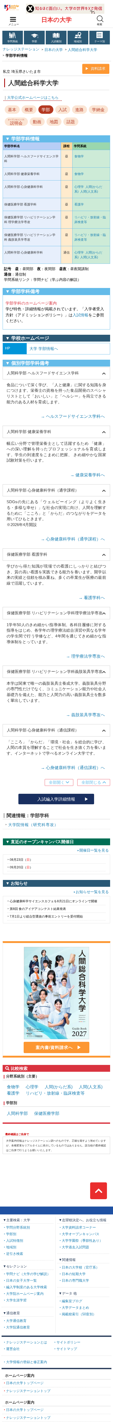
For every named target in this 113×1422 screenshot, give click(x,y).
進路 (79, 109)
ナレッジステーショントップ (28, 1391)
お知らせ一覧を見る (92, 892)
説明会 (16, 121)
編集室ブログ (72, 1301)
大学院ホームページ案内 (25, 1294)
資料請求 (98, 69)
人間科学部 (17, 1113)
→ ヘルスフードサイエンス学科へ (73, 416)
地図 (54, 121)
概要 (29, 109)
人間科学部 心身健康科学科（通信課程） (43, 730)
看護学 (79, 204)
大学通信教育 (16, 1321)
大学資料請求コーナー (79, 1227)
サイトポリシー (68, 1342)
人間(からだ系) (59, 1086)
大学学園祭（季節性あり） (82, 1241)
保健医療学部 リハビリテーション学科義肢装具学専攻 (54, 671)
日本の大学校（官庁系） (80, 1267)
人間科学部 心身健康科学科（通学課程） (43, 490)
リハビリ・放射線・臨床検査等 (55, 1093)
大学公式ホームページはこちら (33, 98)
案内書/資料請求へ (54, 1047)
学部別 (11, 1234)
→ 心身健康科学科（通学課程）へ (73, 539)
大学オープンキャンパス (80, 1234)
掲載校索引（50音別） (79, 1314)
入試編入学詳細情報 (56, 799)
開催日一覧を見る (94, 850)
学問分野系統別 (18, 1227)
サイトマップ (66, 1349)
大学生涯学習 (16, 1300)
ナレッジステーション (21, 49)
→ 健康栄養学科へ (87, 475)
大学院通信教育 (18, 1327)
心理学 (79, 187)
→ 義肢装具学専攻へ (85, 715)
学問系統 (12, 41)
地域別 (78, 41)
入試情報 (80, 315)
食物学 (79, 156)
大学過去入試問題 (75, 1247)
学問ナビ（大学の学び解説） (28, 1274)
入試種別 (56, 41)
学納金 (98, 109)
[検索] (100, 19)
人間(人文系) (89, 191)
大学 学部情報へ (43, 348)
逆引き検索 (14, 1254)
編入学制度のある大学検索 (26, 1287)
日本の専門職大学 (75, 1280)
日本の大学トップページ (25, 1383)
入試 (62, 109)
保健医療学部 (46, 1113)
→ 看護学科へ (92, 597)
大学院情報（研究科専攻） (33, 824)
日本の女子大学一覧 (21, 1280)
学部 (34, 41)
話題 (70, 121)
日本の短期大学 (74, 1274)
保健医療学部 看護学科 (27, 554)
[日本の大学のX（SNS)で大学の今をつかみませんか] (65, 5)
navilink (13, 19)
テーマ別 (99, 41)
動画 (37, 121)
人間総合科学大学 (82, 50)
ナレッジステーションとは (26, 1342)
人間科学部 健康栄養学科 (29, 431)
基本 (12, 109)
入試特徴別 (14, 1241)
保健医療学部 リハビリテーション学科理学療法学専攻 (54, 613)
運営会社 (13, 1349)
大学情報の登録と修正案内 (26, 1362)
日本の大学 (56, 19)
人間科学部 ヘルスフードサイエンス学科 (43, 373)
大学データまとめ (75, 1308)
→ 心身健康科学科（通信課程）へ (73, 767)
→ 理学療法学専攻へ (85, 656)
